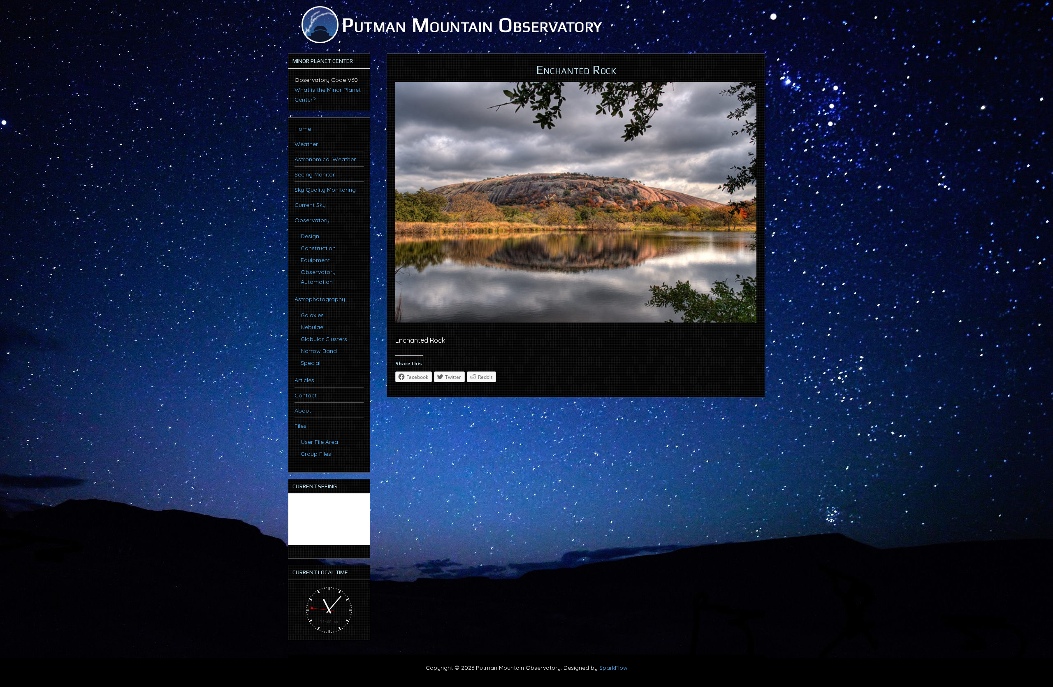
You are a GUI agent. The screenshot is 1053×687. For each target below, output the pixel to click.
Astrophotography (320, 299)
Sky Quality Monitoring (325, 189)
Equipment (315, 260)
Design (310, 236)
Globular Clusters (324, 339)
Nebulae (312, 327)
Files (300, 425)
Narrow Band (319, 351)
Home (303, 128)
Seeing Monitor (315, 174)
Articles (304, 380)
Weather (306, 144)
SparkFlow (613, 667)
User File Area (319, 442)
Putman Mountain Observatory (450, 24)
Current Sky (310, 205)
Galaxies (312, 315)
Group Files (316, 453)
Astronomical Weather (325, 159)
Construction (318, 248)
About (303, 410)
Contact (306, 395)
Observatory (312, 220)
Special (310, 363)
